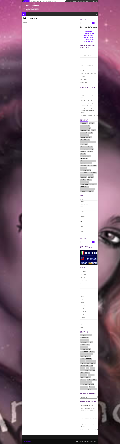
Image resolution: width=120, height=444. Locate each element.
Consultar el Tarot (89, 33)
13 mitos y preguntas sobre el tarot (86, 100)
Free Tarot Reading (89, 35)
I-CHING (53, 14)
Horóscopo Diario (89, 39)
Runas (59, 14)
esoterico (90, 151)
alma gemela (84, 123)
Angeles (81, 199)
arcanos (91, 123)
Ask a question (84, 305)
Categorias (84, 311)
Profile (83, 308)
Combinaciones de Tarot (86, 146)
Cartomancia (84, 144)
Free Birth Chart (88, 41)
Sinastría (90, 177)
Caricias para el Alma (84, 204)
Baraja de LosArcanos (86, 137)
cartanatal (92, 142)
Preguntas (82, 302)
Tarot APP (82, 299)
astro (93, 130)
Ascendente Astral (85, 130)
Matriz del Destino (92, 165)
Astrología (37, 14)
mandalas (83, 165)
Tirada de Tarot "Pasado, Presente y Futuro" (88, 73)
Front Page (82, 321)
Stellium (83, 179)
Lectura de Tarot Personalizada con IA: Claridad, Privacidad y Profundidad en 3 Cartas (87, 96)
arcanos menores (85, 128)
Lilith (89, 163)
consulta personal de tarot (87, 149)
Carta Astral (85, 1)
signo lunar (90, 174)
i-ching (93, 160)
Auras (90, 132)
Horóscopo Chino (85, 160)
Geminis (83, 153)
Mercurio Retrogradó (86, 170)
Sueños (81, 226)
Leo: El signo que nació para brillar (87, 90)
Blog (81, 324)
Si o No (74, 1)
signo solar (83, 177)
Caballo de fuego (85, 139)
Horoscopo (80, 1)
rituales (83, 174)
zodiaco (90, 191)
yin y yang (83, 191)
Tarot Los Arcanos (31, 5)
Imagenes (82, 283)
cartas (81, 206)
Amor (71, 1)
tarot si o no (84, 189)
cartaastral (84, 142)
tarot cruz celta (84, 182)
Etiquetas (83, 314)
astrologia (84, 132)
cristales (83, 151)
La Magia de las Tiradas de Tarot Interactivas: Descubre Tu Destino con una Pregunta (89, 55)
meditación (82, 216)
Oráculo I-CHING (83, 79)
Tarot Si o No (82, 76)
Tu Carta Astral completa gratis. (86, 62)
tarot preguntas (85, 186)
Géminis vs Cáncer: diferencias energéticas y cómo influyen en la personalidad (88, 104)
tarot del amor (84, 184)
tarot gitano (93, 184)
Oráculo (82, 219)
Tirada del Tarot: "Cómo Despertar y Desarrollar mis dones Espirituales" (87, 66)
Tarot (67, 1)
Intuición (83, 163)
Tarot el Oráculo (83, 271)
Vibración (91, 189)
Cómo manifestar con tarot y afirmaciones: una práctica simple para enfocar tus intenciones (88, 110)
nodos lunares (84, 172)
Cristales (82, 209)
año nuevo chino (85, 135)
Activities (83, 317)
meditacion (84, 167)
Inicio (81, 327)
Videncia (82, 231)
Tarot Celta (82, 289)
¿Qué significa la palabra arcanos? (86, 70)
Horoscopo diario (83, 82)
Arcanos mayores (85, 125)
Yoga (81, 233)
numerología (93, 172)
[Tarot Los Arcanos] (24, 14)
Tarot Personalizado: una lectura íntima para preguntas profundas (89, 115)
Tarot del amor (83, 274)
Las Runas (82, 296)
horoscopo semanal (85, 156)
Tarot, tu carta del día (84, 51)
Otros (81, 221)
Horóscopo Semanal (88, 37)
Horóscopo (45, 14)
